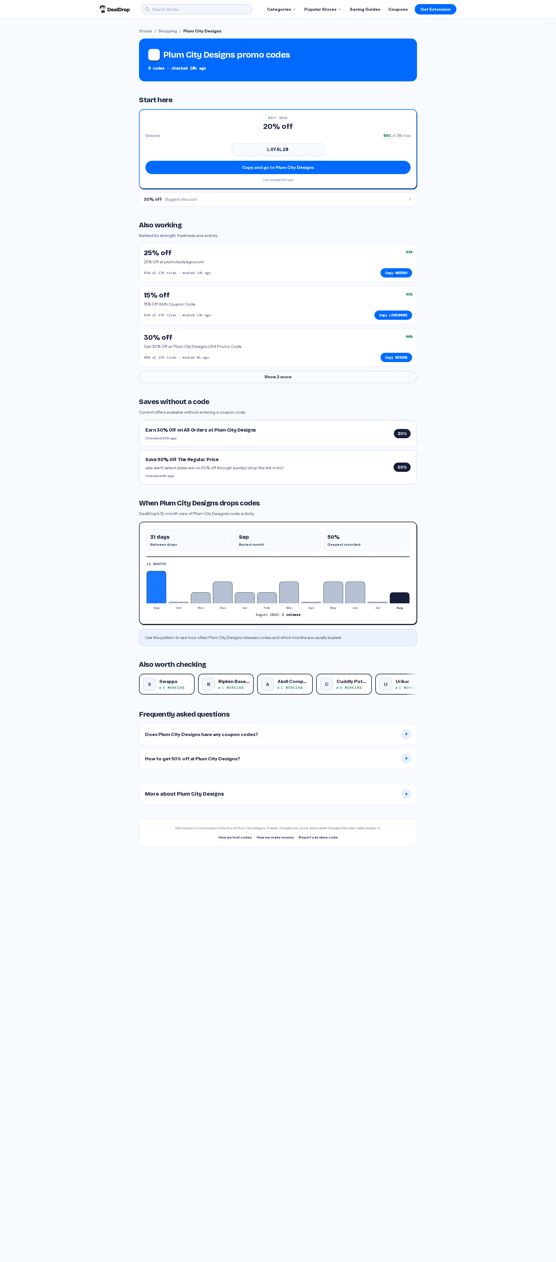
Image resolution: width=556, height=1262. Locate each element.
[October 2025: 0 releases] (178, 602)
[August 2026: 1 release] (399, 597)
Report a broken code (318, 837)
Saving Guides (365, 9)
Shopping (167, 31)
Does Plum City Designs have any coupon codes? (276, 734)
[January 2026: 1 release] (245, 597)
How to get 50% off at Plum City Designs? (276, 758)
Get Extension (435, 9)
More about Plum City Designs (276, 793)
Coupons (398, 9)
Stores (145, 31)
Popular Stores (320, 9)
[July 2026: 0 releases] (377, 602)
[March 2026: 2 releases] (289, 592)
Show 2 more (278, 376)
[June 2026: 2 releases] (355, 592)
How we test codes (235, 837)
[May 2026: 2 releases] (333, 592)
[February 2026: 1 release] (267, 597)
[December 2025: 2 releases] (223, 592)
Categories (279, 9)
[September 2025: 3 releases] (156, 587)
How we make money (275, 837)
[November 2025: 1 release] (201, 597)
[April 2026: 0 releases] (311, 602)
